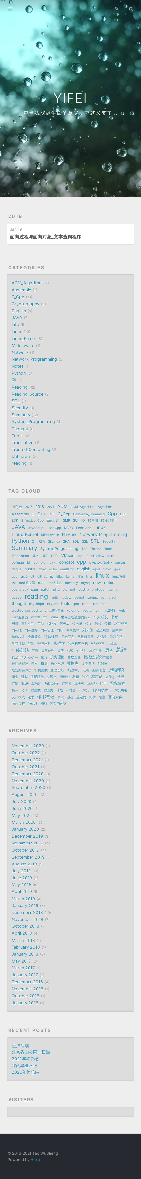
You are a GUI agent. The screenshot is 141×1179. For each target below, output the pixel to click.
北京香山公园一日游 (31, 1052)
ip (51, 576)
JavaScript (36, 528)
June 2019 (22, 877)
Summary (21, 414)
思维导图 (95, 650)
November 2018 (27, 919)
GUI (75, 520)
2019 (15, 216)
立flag (109, 677)
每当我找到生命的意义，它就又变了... (70, 113)
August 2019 (24, 864)
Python (19, 373)
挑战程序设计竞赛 (98, 657)
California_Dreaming (89, 514)
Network (20, 352)
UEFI (54, 556)
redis (54, 597)
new (97, 582)
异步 (60, 650)
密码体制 (43, 643)
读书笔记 (45, 696)
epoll (96, 569)
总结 (121, 650)
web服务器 (20, 617)
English (19, 310)
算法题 (36, 683)
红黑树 (66, 683)
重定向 (81, 697)
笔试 (15, 683)
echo (53, 569)
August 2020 (25, 794)
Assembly (21, 289)
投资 (44, 657)
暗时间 (103, 663)
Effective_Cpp (32, 520)
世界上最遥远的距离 (76, 617)
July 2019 (21, 870)
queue (17, 597)
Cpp (112, 513)
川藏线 (112, 643)
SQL (16, 400)
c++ (53, 562)
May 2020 (22, 815)
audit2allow (95, 556)
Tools (17, 435)
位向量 (77, 623)
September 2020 (28, 787)
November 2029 (28, 745)
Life (15, 324)
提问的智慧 (20, 663)
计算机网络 (119, 690)
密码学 (59, 643)
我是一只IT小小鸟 (25, 657)
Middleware (23, 345)
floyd (107, 569)
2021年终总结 (25, 1058)
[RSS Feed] (117, 9)
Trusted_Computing (31, 449)
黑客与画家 (58, 703)
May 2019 (21, 884)
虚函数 (36, 690)
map (42, 582)
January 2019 (25, 905)
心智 (70, 650)
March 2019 (23, 898)
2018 (39, 506)
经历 (103, 683)
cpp (81, 562)
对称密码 (97, 643)
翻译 (15, 690)
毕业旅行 (73, 670)
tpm (76, 604)
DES (123, 514)
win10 (35, 617)
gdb (24, 576)
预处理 (33, 703)
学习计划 (18, 643)
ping (56, 589)
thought (19, 603)
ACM (62, 506)
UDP (45, 556)
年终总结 (20, 650)
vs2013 (109, 610)
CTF (52, 514)
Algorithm (105, 507)
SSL (85, 541)
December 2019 (27, 836)
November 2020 (28, 780)
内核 (60, 630)
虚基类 (48, 690)
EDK (15, 520)
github (42, 576)
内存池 (17, 630)
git (32, 576)
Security (20, 407)
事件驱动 (27, 623)
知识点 (52, 677)
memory (71, 583)
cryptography (100, 562)
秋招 (85, 677)
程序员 (96, 676)
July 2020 (21, 801)
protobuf (99, 589)
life (80, 576)
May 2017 (21, 961)
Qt (14, 379)
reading (19, 463)
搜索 (34, 663)
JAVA (17, 317)
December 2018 (27, 912)
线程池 (92, 683)
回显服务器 (85, 637)
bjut (44, 562)
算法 (25, 683)
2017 (28, 507)
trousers (99, 604)
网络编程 (117, 683)
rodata (66, 597)
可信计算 (51, 636)
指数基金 (74, 657)
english (83, 568)
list (14, 583)
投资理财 (57, 657)
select (79, 597)
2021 (50, 507)
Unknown (21, 456)
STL (95, 541)
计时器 (71, 690)
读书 (31, 697)
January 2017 (25, 974)
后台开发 (67, 637)
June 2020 (22, 808)
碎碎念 (65, 677)
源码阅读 (116, 669)
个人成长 (100, 617)
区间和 (117, 630)
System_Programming (33, 421)
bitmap (32, 562)
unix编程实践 (54, 610)
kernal (70, 576)
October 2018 (25, 926)
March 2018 (23, 940)
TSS (84, 549)
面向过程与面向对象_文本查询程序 (45, 236)
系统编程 (51, 683)
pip (65, 589)
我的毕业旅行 (24, 1065)
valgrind (73, 610)
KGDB (68, 528)
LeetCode (83, 528)
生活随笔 (37, 677)
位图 (88, 623)
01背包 (17, 507)
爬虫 (15, 677)
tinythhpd (36, 604)
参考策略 (34, 637)
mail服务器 (27, 583)
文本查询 (88, 663)
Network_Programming (34, 359)
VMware (68, 555)
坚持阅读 (20, 1045)
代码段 (52, 623)
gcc (15, 576)
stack (113, 597)
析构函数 (41, 670)
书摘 (15, 623)
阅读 (92, 697)
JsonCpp (54, 528)
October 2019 (25, 850)
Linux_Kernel (24, 338)
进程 (70, 697)
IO (83, 520)
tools (65, 603)
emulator (67, 569)
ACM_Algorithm (27, 282)
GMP (66, 520)
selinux (92, 597)
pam (34, 589)
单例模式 (18, 637)
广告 (35, 650)
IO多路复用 (109, 520)
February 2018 (26, 947)
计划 (59, 690)
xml (45, 617)
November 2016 (27, 988)
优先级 (65, 623)
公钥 (107, 623)
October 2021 (25, 766)
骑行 (44, 703)
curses (120, 562)
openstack (20, 589)
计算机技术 (99, 690)
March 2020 (24, 822)
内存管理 (47, 630)
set (103, 597)
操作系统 (57, 663)
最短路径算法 (21, 670)
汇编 (86, 670)
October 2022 (26, 752)
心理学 (81, 650)
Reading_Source (27, 394)
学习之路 (116, 637)
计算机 (84, 690)
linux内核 (118, 576)
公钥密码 (120, 623)
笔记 (120, 677)
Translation (22, 442)
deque (17, 569)
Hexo (35, 1159)
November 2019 (27, 843)
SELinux (54, 541)
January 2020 (25, 829)
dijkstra (30, 569)
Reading (20, 387)
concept (66, 562)
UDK (35, 556)
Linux (17, 331)
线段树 (79, 683)
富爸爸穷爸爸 (78, 643)
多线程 (102, 637)
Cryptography (25, 303)
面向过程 (18, 703)
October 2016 (25, 995)
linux (102, 575)
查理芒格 (57, 670)
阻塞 (102, 697)
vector (87, 610)
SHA (66, 541)
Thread (95, 549)
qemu (113, 589)
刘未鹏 (87, 630)
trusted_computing (27, 610)
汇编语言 (98, 670)
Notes (18, 366)
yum (54, 617)
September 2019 (28, 857)
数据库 (73, 663)
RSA (42, 541)
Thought (20, 428)
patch (45, 589)
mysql (85, 583)
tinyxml (52, 604)
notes (109, 582)
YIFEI (70, 98)
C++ (41, 513)
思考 (109, 650)
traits (86, 604)
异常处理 (47, 650)
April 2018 (22, 933)
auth (110, 556)
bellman (18, 562)
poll (72, 589)
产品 (40, 623)
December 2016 (27, 981)
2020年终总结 (25, 1072)
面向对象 (115, 697)
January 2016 (25, 1002)
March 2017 (23, 968)
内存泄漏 (31, 630)
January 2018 (25, 954)
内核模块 (72, 630)
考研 (24, 690)
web (121, 610)
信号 (98, 623)
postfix (83, 589)
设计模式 (18, 697)
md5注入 (55, 583)
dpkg (42, 569)
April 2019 (22, 891)
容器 (31, 643)
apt (81, 556)
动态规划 (102, 630)
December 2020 (28, 773)
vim (98, 610)
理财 (24, 677)
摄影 (44, 663)
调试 (60, 697)
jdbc (59, 576)
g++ (117, 569)
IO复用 (93, 520)
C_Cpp (18, 297)
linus (89, 576)
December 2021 (27, 759)
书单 (115, 616)
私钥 (75, 677)
